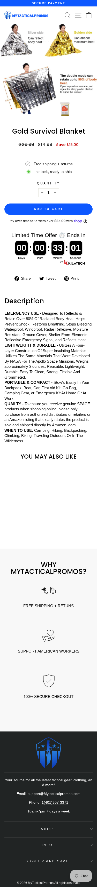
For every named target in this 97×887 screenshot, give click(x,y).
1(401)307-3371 (55, 802)
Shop (47, 829)
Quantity (48, 183)
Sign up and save (47, 861)
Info (47, 845)
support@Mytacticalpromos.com (54, 794)
